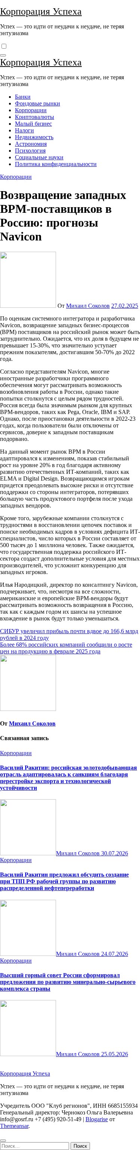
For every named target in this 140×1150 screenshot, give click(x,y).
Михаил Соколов (88, 306)
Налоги (24, 130)
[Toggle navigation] (3, 55)
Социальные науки (39, 157)
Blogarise (96, 1119)
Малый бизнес (33, 123)
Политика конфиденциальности (56, 164)
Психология (30, 150)
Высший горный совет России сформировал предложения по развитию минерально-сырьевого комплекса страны (68, 982)
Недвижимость (34, 137)
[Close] (3, 1141)
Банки (23, 96)
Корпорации (31, 110)
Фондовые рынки (37, 103)
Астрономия (31, 144)
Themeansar (14, 1126)
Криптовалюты (34, 117)
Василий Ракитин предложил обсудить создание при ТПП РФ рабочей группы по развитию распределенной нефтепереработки (64, 881)
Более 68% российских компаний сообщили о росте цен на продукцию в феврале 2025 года (66, 647)
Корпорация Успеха (41, 11)
